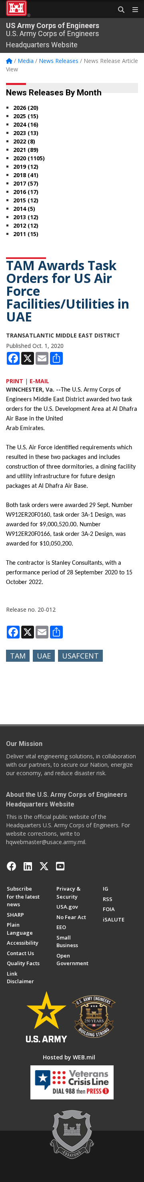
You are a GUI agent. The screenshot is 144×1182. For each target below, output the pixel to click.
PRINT (14, 381)
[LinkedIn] (28, 866)
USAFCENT (80, 656)
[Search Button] (118, 10)
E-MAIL (39, 381)
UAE (44, 656)
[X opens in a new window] (44, 866)
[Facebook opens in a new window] (11, 866)
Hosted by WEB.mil (69, 1057)
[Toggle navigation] (132, 10)
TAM (18, 656)
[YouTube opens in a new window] (60, 866)
